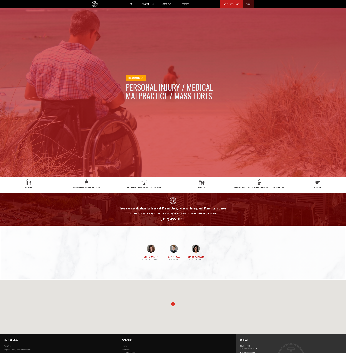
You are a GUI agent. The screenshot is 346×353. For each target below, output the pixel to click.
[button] (149, 4)
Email (248, 4)
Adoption (7, 346)
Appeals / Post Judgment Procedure (17, 350)
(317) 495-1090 (231, 4)
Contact (185, 4)
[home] (95, 4)
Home (131, 4)
